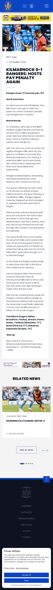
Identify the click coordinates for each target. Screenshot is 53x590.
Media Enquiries (26, 518)
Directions (26, 524)
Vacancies (26, 512)
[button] (45, 450)
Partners (26, 506)
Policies (26, 537)
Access (26, 531)
